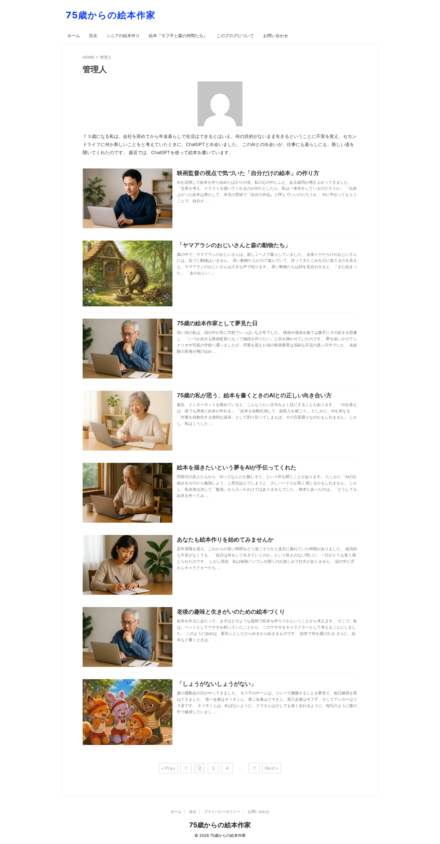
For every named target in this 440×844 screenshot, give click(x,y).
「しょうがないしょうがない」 (217, 683)
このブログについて (235, 35)
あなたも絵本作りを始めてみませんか (225, 539)
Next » (271, 768)
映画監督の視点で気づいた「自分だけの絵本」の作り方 (248, 173)
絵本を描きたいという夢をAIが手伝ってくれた (236, 467)
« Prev (168, 768)
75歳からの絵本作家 (111, 15)
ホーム (73, 35)
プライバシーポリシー (222, 811)
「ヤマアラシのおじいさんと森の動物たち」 (234, 245)
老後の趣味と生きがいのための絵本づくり (231, 611)
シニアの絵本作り (123, 35)
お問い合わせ (275, 35)
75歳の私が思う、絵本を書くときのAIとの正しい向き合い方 (254, 395)
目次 (93, 35)
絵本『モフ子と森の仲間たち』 (178, 35)
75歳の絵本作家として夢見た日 (217, 323)
